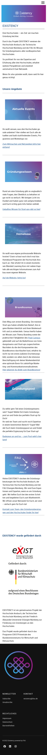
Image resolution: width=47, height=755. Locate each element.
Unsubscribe (7, 702)
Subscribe (6, 698)
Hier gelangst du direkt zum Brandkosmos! (21, 369)
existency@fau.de (31, 698)
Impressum (7, 718)
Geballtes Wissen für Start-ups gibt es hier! (21, 209)
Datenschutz (7, 722)
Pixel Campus (34, 337)
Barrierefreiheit (8, 725)
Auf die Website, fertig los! (14, 277)
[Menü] (41, 2)
